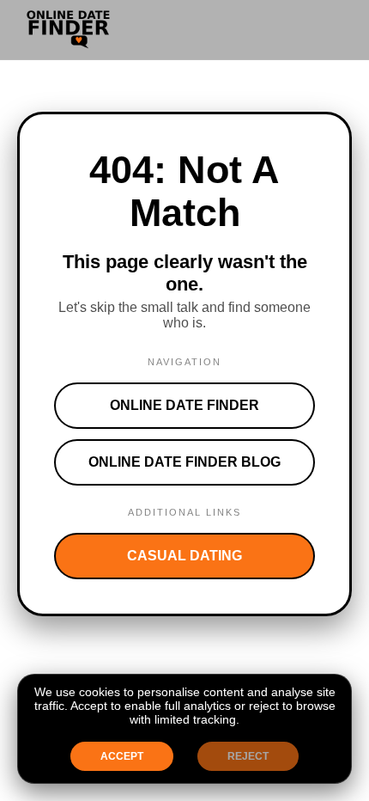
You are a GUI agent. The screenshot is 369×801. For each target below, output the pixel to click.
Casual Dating (184, 555)
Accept (121, 756)
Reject (248, 756)
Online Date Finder (184, 405)
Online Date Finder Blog (184, 462)
